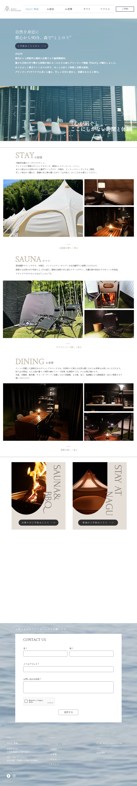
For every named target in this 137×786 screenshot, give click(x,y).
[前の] (14, 114)
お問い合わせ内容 (31, 679)
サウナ (53, 759)
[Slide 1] (67, 135)
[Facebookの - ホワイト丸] (8, 776)
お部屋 (53, 749)
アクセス (54, 764)
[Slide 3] (64, 135)
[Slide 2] (69, 135)
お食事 (53, 754)
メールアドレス (30, 664)
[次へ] (122, 114)
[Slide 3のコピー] (72, 135)
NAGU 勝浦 (56, 744)
